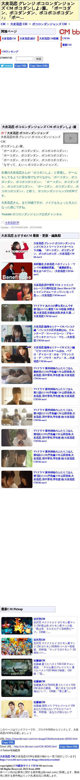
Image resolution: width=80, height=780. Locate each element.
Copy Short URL (39, 65)
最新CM (66, 44)
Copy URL (21, 65)
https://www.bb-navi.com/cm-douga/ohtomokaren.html (30, 759)
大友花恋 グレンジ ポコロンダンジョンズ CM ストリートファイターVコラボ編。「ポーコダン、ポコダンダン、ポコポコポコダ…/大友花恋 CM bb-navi (54, 250)
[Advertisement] (40, 98)
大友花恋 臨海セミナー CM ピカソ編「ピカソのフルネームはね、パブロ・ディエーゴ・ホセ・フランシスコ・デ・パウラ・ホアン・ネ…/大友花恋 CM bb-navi (54, 354)
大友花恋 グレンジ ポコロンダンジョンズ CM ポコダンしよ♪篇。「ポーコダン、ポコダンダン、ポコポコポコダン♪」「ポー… (38, 10)
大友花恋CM (9, 38)
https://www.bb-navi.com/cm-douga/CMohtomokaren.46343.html (41, 738)
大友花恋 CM (18, 24)
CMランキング (10, 51)
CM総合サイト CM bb (26, 765)
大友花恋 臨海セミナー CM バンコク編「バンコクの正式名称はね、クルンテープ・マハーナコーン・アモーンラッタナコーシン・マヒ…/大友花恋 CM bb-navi (54, 333)
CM (3, 24)
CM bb (66, 38)
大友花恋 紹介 (27, 38)
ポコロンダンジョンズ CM (49, 24)
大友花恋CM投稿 (48, 38)
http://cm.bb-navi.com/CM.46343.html (35, 746)
